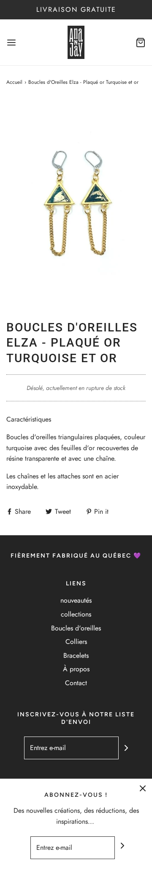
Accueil (14, 82)
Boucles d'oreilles (76, 628)
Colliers (76, 641)
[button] (76, 203)
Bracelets (76, 655)
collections (76, 614)
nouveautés (76, 600)
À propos (76, 669)
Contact (76, 683)
